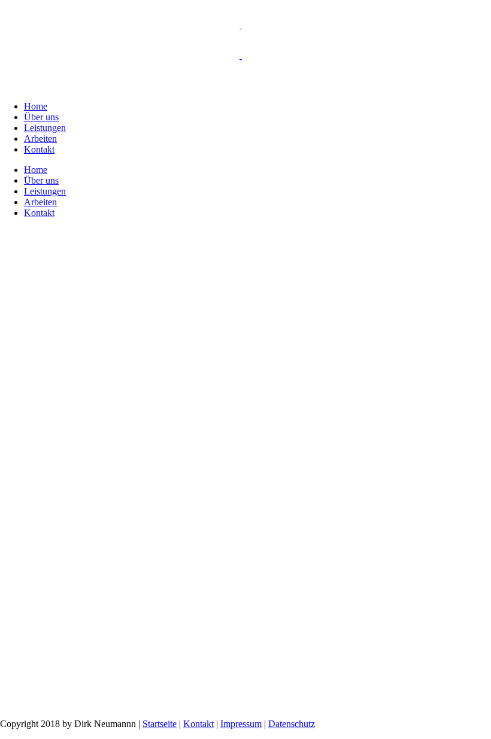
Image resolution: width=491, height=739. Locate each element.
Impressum (241, 724)
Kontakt (198, 724)
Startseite (160, 724)
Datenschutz (291, 724)
